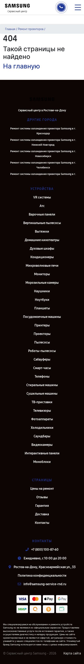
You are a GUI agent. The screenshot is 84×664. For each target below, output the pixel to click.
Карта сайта (72, 653)
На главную (21, 66)
